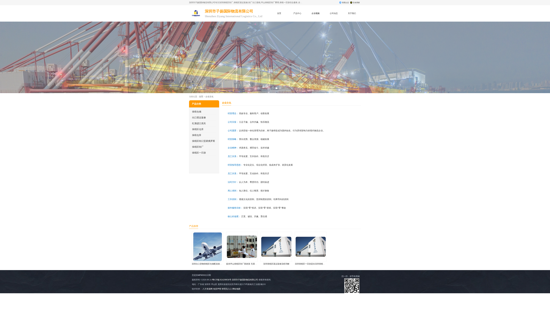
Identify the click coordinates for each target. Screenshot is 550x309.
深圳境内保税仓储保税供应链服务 (344, 264)
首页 (279, 13)
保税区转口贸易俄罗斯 (203, 141)
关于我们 (352, 13)
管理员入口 (227, 289)
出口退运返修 (199, 117)
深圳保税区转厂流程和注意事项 (309, 264)
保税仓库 (196, 135)
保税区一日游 (199, 152)
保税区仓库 (198, 129)
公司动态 (334, 13)
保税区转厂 (198, 147)
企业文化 (209, 97)
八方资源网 (208, 289)
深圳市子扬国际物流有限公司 (245, 280)
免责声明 (217, 289)
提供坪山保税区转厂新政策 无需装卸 (206, 264)
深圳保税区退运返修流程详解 (241, 264)
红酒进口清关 (199, 123)
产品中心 (297, 13)
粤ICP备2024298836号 (221, 280)
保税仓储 (196, 111)
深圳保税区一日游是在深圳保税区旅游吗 (277, 264)
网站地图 (236, 289)
